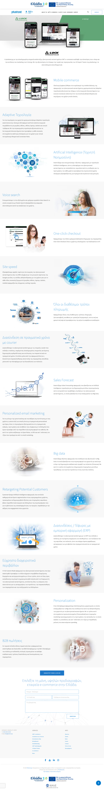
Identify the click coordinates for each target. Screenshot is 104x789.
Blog (64, 12)
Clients (60, 12)
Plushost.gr (29, 768)
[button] (47, 753)
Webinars (70, 12)
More (33, 753)
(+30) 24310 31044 (7, 732)
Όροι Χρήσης (46, 771)
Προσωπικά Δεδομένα (55, 771)
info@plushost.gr (9, 733)
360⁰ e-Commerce (53, 12)
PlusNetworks (61, 769)
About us (44, 12)
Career (75, 12)
